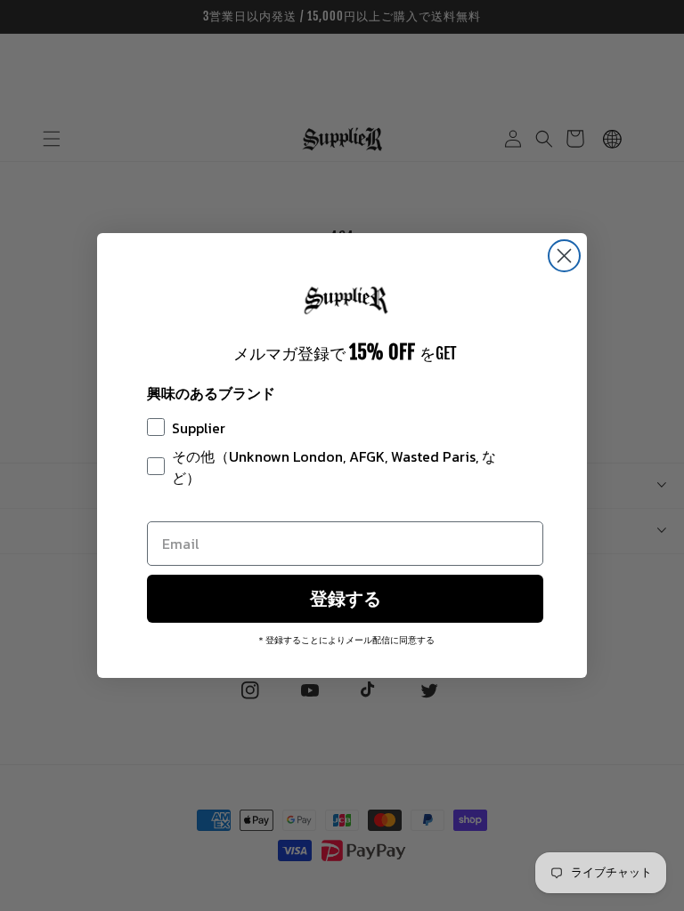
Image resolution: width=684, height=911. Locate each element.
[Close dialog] (564, 255)
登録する (345, 598)
